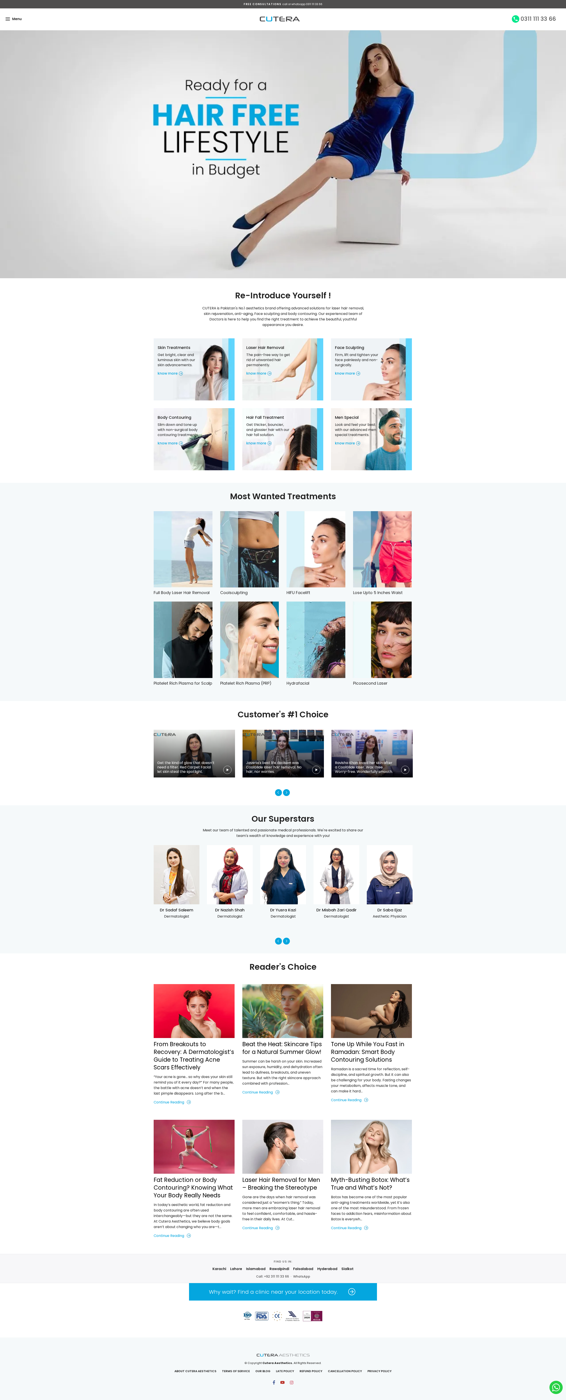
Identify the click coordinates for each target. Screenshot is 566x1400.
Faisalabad (303, 1269)
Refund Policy (311, 1371)
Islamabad (256, 1269)
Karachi (219, 1269)
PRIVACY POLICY (379, 1371)
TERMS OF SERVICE (236, 1371)
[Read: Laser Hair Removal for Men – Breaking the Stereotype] (282, 1147)
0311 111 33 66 (538, 19)
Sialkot (347, 1269)
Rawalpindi (279, 1269)
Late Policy (285, 1371)
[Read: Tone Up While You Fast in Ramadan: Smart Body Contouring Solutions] (371, 1011)
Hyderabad (327, 1269)
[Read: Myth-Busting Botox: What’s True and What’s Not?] (371, 1147)
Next (286, 792)
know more (168, 373)
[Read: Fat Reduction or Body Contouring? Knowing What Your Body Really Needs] (194, 1147)
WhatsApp (301, 1276)
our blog (262, 1371)
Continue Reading (169, 1102)
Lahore (236, 1269)
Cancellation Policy (345, 1371)
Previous (278, 792)
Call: (272, 1276)
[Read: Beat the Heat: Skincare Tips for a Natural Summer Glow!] (282, 1011)
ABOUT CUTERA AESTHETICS (195, 1371)
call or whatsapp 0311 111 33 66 (302, 4)
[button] (8, 19)
